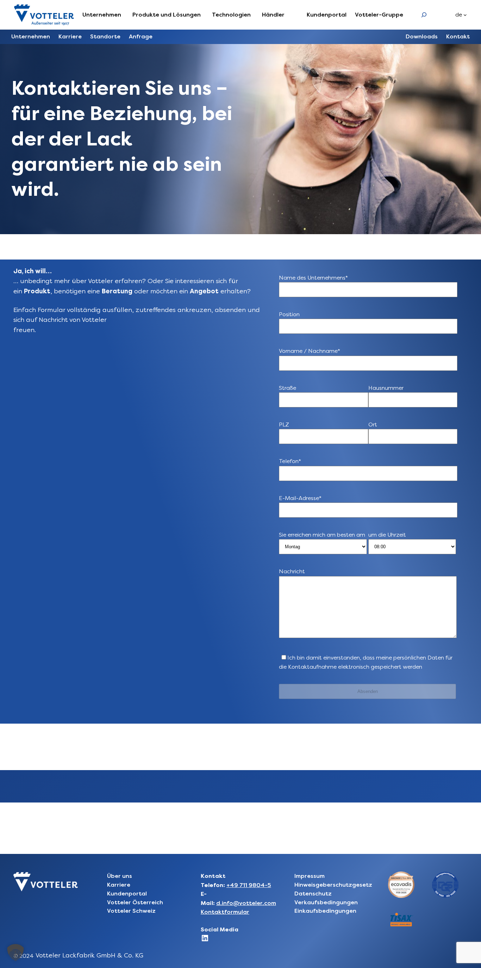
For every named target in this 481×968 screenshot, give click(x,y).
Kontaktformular (225, 911)
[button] (15, 952)
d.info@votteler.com (246, 903)
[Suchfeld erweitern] (424, 14)
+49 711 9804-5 (248, 885)
